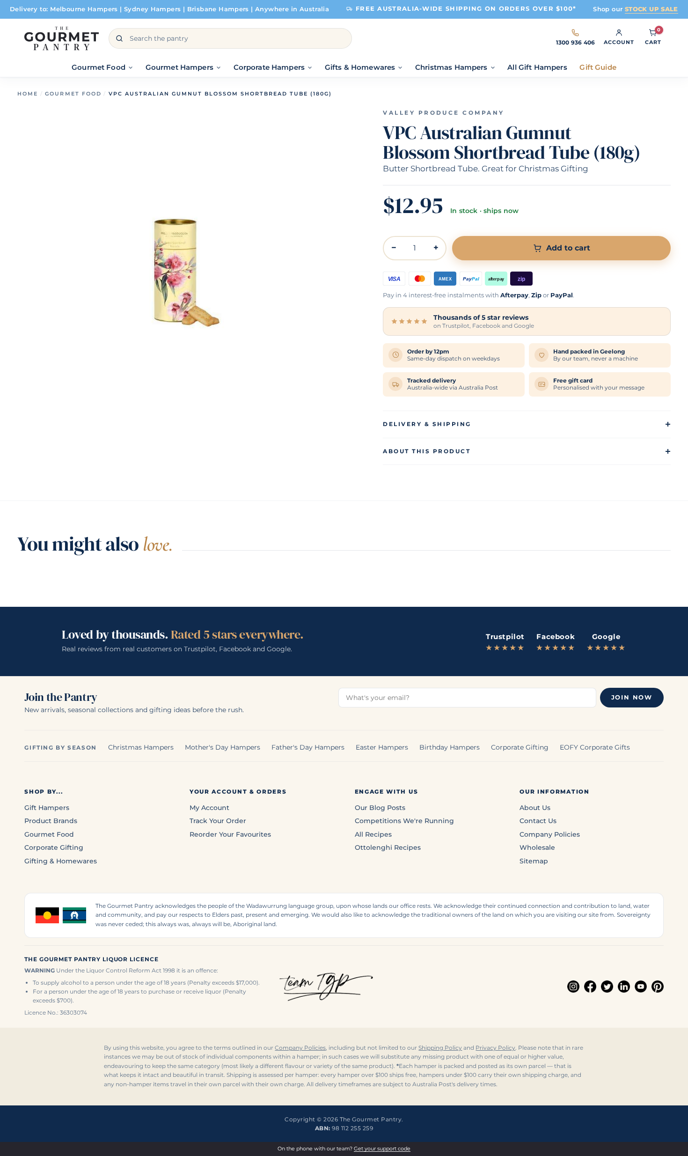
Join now (631, 697)
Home (27, 93)
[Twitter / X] (607, 986)
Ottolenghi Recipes (388, 847)
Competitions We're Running (404, 821)
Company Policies (550, 834)
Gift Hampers (46, 807)
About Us (535, 807)
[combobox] (230, 38)
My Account (209, 807)
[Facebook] (590, 986)
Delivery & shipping (427, 423)
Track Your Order (218, 821)
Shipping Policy (440, 1048)
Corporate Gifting (520, 747)
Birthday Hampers (449, 747)
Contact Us (538, 821)
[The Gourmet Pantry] (61, 38)
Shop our (635, 9)
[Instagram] (573, 986)
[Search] (119, 38)
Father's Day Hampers (307, 747)
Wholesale (537, 847)
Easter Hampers (382, 747)
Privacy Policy (495, 1048)
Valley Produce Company (443, 113)
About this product (426, 451)
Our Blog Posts (380, 807)
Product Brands (50, 821)
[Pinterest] (657, 986)
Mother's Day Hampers (222, 747)
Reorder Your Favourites (230, 834)
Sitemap (534, 861)
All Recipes (373, 834)
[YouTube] (641, 986)
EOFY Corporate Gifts (595, 747)
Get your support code (382, 1148)
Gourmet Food (73, 93)
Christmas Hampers (141, 747)
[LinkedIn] (624, 986)
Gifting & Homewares (60, 861)
